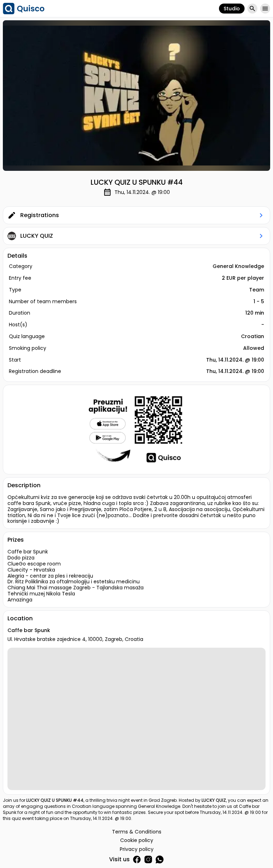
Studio (232, 8)
